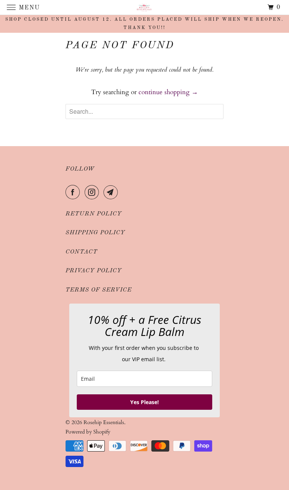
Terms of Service (98, 290)
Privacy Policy (93, 271)
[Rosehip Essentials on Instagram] (93, 192)
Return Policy (93, 214)
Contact (81, 252)
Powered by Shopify (87, 431)
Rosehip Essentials (104, 422)
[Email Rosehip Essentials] (112, 192)
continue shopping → (168, 92)
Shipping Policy (95, 233)
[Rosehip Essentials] (144, 7)
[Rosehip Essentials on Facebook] (74, 192)
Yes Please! (144, 402)
